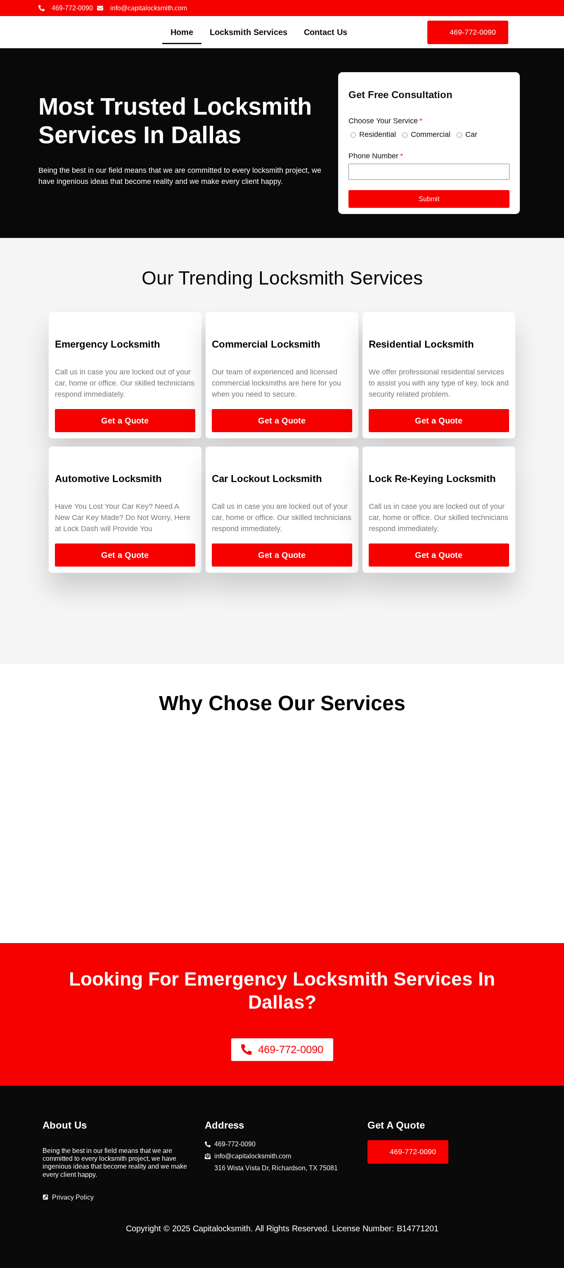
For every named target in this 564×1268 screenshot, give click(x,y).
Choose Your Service (383, 121)
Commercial (430, 134)
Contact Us (325, 32)
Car (471, 134)
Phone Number (373, 156)
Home (182, 32)
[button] (428, 199)
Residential (377, 134)
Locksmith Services (248, 32)
